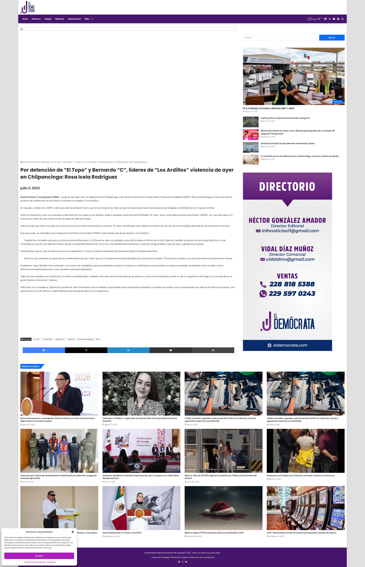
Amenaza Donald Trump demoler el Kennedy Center (288, 143)
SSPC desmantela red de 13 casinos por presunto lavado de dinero (301, 532)
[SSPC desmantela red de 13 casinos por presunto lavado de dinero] (306, 508)
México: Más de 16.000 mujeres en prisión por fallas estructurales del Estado (221, 477)
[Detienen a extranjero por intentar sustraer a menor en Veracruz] (306, 451)
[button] (72, 531)
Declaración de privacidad (35, 562)
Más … (88, 19)
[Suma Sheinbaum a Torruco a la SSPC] (141, 508)
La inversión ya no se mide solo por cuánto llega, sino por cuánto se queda (300, 156)
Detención (71, 339)
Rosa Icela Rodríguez (85, 339)
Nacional (59, 19)
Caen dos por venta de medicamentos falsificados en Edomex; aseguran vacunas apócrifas (58, 477)
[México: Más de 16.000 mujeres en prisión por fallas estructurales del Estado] (223, 451)
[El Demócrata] (27, 7)
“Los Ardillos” (48, 339)
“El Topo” (36, 339)
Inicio (25, 19)
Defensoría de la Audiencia (201, 557)
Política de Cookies (179, 557)
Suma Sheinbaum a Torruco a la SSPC (122, 532)
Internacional (74, 19)
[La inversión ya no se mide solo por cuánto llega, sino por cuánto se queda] (251, 160)
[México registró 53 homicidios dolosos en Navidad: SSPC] (223, 508)
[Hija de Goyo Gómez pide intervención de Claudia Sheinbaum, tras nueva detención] (59, 508)
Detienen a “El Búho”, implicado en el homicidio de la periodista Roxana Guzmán (140, 419)
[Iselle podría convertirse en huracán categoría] (251, 122)
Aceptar (39, 555)
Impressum (51, 562)
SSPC (98, 339)
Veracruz (36, 19)
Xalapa (48, 19)
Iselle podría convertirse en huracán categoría (285, 118)
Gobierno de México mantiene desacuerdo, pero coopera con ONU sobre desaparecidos (141, 477)
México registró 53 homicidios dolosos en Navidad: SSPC (214, 532)
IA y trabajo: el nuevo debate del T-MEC (269, 108)
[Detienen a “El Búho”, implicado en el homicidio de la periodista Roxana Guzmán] (141, 394)
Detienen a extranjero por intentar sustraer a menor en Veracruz (300, 475)
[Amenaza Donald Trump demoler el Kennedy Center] (251, 147)
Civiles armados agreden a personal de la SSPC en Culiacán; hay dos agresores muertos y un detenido (220, 419)
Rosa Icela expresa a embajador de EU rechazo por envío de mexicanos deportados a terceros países (57, 419)
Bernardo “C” (60, 339)
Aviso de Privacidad (161, 557)
